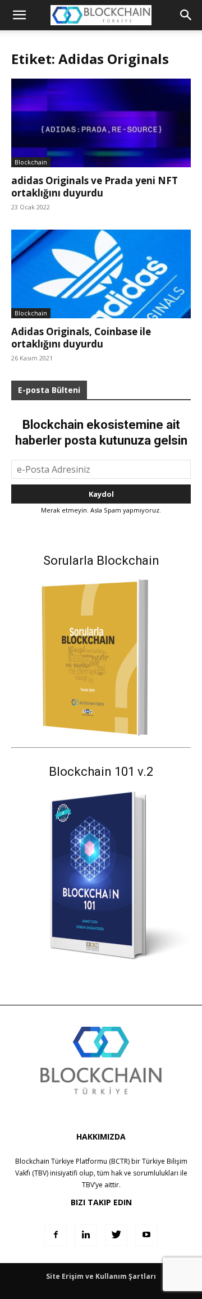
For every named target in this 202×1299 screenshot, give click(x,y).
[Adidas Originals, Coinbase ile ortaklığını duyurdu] (101, 274)
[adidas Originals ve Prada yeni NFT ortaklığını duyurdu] (101, 123)
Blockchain (31, 162)
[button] (186, 15)
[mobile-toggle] (19, 15)
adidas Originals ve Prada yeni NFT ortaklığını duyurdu (94, 186)
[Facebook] (55, 1235)
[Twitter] (116, 1235)
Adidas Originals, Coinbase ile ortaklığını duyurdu (81, 337)
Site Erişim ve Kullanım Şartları (101, 1276)
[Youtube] (146, 1235)
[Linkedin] (86, 1235)
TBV (88, 1185)
